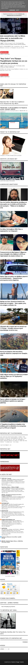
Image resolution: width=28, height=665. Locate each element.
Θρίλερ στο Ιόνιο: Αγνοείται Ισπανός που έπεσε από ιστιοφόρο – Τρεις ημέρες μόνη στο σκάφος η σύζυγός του (13, 303)
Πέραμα (11, 44)
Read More (5, 52)
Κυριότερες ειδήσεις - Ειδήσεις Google (10, 487)
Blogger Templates (20, 662)
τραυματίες (23, 44)
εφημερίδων (13, 576)
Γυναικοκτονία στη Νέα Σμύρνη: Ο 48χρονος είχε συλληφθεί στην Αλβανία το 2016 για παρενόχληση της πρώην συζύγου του (13, 254)
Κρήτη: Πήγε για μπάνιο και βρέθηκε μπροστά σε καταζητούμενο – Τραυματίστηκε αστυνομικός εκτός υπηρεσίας (13, 278)
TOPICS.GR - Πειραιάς (6, 478)
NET (3, 43)
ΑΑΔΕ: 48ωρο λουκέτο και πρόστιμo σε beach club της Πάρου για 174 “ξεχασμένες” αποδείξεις (14, 376)
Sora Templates (12, 662)
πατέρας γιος (7, 44)
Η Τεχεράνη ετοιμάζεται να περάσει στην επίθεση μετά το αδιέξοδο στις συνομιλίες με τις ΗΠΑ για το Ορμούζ (13, 426)
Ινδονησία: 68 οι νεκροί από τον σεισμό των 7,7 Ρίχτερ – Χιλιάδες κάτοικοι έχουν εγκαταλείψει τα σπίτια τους (13, 328)
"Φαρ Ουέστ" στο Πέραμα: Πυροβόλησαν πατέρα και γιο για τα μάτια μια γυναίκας (13, 61)
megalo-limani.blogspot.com (8, 519)
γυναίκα (23, 65)
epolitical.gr (4, 528)
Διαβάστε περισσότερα (5, 54)
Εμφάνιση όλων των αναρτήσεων (14, 15)
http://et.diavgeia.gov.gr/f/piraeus (8, 606)
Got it (17, 10)
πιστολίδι (15, 44)
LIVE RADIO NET (5, 503)
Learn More (12, 10)
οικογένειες (2, 44)
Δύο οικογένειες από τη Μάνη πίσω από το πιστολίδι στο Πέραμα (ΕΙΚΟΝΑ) (12, 38)
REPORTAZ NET (5, 510)
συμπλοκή (19, 44)
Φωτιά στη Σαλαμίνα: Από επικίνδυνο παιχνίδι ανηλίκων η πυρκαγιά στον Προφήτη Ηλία (13, 353)
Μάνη (23, 43)
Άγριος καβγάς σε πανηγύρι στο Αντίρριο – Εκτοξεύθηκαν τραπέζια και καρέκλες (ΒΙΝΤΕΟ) (13, 401)
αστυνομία (19, 43)
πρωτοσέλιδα (8, 576)
